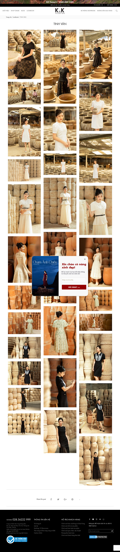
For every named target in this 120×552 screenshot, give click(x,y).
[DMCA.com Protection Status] (98, 536)
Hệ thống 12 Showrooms (41, 528)
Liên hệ (36, 526)
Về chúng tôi (37, 523)
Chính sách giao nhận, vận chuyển (71, 530)
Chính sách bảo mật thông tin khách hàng (73, 523)
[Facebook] (51, 499)
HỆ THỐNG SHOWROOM (88, 10)
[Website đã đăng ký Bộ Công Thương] (17, 539)
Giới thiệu (6, 10)
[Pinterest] (72, 499)
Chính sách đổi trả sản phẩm (69, 526)
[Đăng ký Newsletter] (112, 531)
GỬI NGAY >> (74, 287)
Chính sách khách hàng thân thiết (70, 535)
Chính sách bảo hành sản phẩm (70, 528)
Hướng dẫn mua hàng (104, 10)
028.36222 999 (22, 519)
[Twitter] (58, 499)
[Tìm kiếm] (117, 10)
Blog (23, 10)
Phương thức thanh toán (67, 533)
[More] (79, 499)
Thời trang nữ (37, 530)
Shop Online (15, 10)
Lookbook (30, 10)
